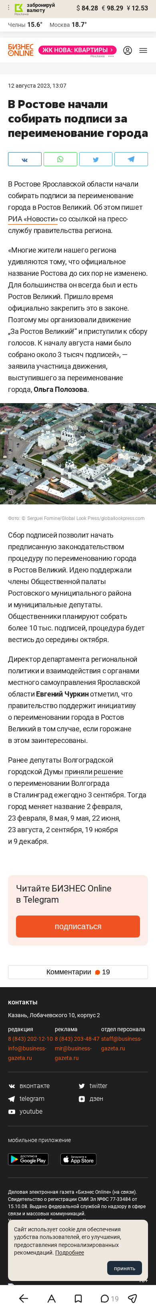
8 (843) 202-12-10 (30, 1039)
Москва (60, 25)
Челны (17, 25)
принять (124, 1268)
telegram (31, 1098)
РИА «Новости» (33, 219)
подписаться (78, 926)
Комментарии (78, 972)
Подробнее (69, 1252)
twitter (97, 1086)
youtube (30, 1111)
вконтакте (34, 1086)
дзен (95, 1098)
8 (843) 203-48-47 (77, 1039)
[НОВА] (75, 50)
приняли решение (94, 771)
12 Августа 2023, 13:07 (37, 85)
